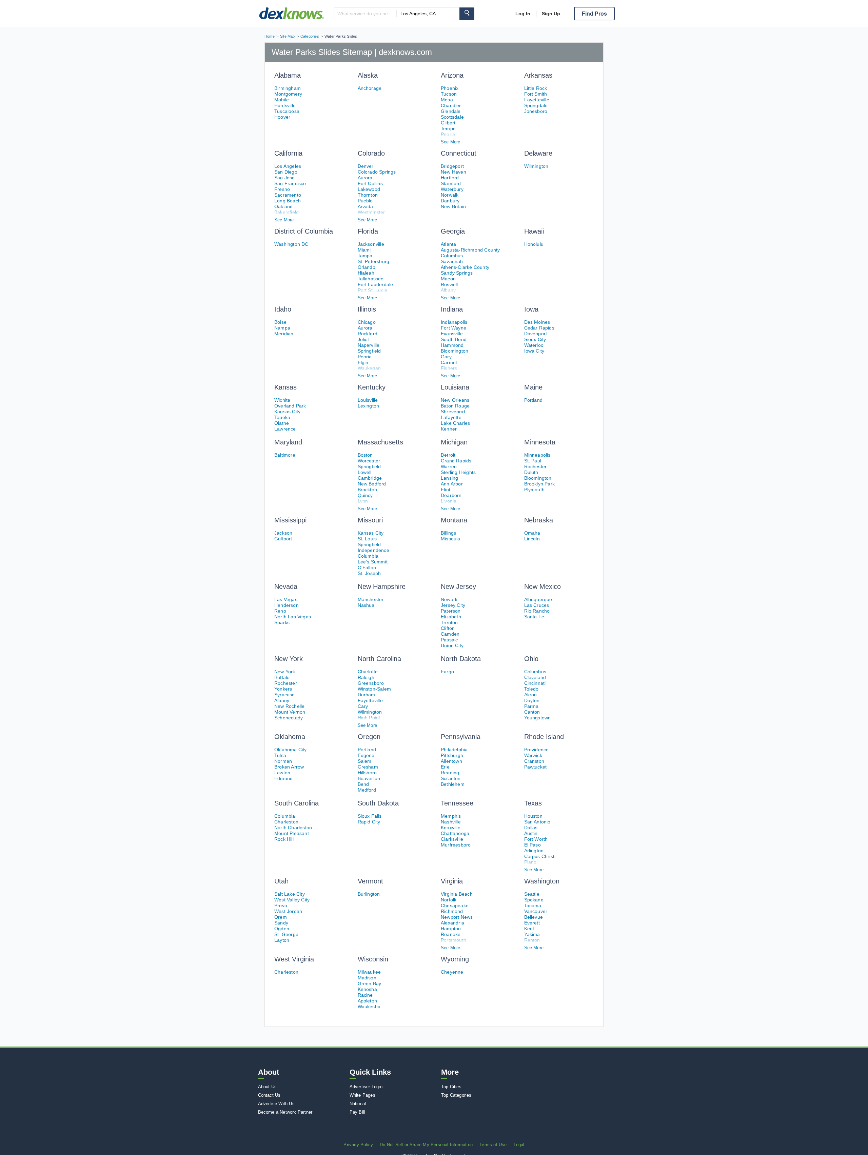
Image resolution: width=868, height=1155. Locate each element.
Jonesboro (536, 111)
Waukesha (369, 1006)
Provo (280, 905)
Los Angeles (287, 166)
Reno (280, 611)
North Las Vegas (292, 616)
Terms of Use (493, 1144)
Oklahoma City (290, 749)
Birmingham (287, 88)
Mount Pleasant (291, 833)
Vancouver (536, 911)
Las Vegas (285, 599)
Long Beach (287, 200)
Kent (529, 928)
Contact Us (269, 1095)
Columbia (368, 556)
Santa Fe (534, 616)
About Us (267, 1086)
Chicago (367, 322)
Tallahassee (371, 278)
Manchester (371, 599)
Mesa (447, 99)
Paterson (451, 611)
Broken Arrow (289, 767)
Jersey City (453, 605)
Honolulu (534, 244)
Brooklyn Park (539, 483)
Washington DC (291, 244)
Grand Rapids (456, 460)
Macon (448, 278)
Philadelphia (454, 749)
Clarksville (452, 839)
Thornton (368, 195)
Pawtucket (535, 767)
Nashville (451, 821)
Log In (522, 13)
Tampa (365, 255)
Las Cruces (536, 605)
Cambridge (370, 478)
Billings (448, 533)
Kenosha (367, 989)
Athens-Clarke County (465, 267)
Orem (280, 917)
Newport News (457, 917)
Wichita (282, 400)
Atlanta (448, 244)
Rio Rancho (537, 611)
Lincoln (532, 538)
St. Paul (532, 460)
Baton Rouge (455, 406)
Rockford (368, 333)
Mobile (281, 99)
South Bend (454, 339)
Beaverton (369, 778)
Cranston (534, 761)
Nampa (282, 328)
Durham (366, 694)
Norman (283, 761)
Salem (365, 761)
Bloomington (454, 351)
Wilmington (536, 166)
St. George (286, 934)
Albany (281, 700)
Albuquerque (538, 599)
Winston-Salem (374, 689)
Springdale (536, 105)
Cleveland (535, 677)
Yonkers (283, 689)
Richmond (452, 911)
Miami (364, 250)
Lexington (368, 406)
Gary (446, 356)
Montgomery (288, 94)
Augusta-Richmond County (470, 250)
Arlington (534, 850)
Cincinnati (535, 683)
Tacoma (532, 905)
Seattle (531, 894)
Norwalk (449, 195)
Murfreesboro (456, 845)
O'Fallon (367, 567)
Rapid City (369, 821)
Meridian (284, 333)
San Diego (285, 172)
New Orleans (455, 400)
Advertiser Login (366, 1086)
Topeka (282, 417)
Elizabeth (451, 616)
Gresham (368, 767)
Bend (363, 784)
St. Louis (367, 538)
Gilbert (448, 122)
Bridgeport (452, 166)
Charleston (286, 821)
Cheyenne (452, 972)
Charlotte (368, 671)
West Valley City (292, 899)
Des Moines (537, 322)
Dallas (531, 827)
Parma (531, 706)
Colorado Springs (377, 172)
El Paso (532, 845)
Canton (532, 712)
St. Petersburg (374, 261)
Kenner (449, 429)
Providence (536, 749)
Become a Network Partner (285, 1112)
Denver (366, 166)
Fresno (282, 189)
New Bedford (372, 483)
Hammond (452, 345)
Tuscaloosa (286, 111)
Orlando (366, 267)
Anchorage (370, 88)
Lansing (449, 478)
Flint (445, 489)
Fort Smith (535, 94)
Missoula (450, 538)
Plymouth (534, 489)
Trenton (449, 622)
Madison (367, 977)
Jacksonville (371, 244)
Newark (449, 599)
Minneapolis (537, 455)
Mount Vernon (289, 712)
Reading (450, 772)
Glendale (451, 111)
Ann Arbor (452, 483)
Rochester (535, 466)
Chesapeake (455, 905)
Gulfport (283, 538)
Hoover (282, 117)
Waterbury (452, 189)
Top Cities (451, 1086)
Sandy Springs (457, 273)
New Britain (453, 206)
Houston (533, 816)
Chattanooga (455, 833)
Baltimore (284, 455)
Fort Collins (370, 183)
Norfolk (448, 899)
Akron (530, 694)
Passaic (449, 639)
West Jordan (288, 911)
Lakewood (369, 189)
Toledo (531, 689)
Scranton (451, 778)
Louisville (368, 400)
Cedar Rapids (539, 328)
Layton (281, 940)
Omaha (532, 533)
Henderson (286, 605)
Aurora (365, 177)
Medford (367, 790)
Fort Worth (536, 839)
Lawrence (285, 429)
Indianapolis (454, 322)
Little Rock (535, 88)
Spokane (534, 899)
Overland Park (290, 406)
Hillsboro (367, 772)
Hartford (450, 177)
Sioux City (535, 339)
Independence (373, 550)
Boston (365, 455)
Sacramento (287, 195)
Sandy (281, 922)
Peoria (365, 356)
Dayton (532, 700)
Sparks (282, 622)
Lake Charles (455, 423)
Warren (449, 466)
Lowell (365, 472)
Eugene (366, 755)
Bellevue (533, 917)
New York (284, 671)
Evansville (452, 333)
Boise (280, 322)
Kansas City (287, 411)
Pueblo (365, 200)
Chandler (451, 105)
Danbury (450, 200)
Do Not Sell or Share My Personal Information (426, 1144)
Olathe (281, 423)
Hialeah (366, 273)
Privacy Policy (358, 1144)
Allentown (451, 761)
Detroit (448, 455)
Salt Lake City (289, 894)
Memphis (451, 816)
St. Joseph (369, 573)
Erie (445, 767)
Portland (533, 400)
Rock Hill (284, 839)
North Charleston (293, 827)
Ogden (281, 928)
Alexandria (452, 922)
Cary (363, 706)
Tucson (449, 94)
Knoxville (450, 827)
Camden (450, 634)
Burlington (369, 894)
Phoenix (449, 88)
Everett (532, 922)
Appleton (367, 1000)
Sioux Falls (370, 816)
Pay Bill (358, 1112)
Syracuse (284, 694)
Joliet (363, 339)
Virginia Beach (457, 894)
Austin (531, 833)
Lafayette (451, 417)
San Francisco (290, 183)
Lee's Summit (373, 561)
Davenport (535, 333)
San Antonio (537, 821)
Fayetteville (536, 99)
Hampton (451, 928)
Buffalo (282, 677)
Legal (519, 1144)
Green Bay (369, 983)
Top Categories (456, 1095)
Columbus (452, 255)
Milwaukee (369, 972)
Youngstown (537, 717)
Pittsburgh (452, 755)
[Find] (466, 13)
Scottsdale (452, 117)
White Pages (362, 1095)
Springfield (369, 351)
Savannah (452, 261)
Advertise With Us (276, 1103)
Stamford (451, 183)
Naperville (369, 345)
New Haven (453, 172)
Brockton (367, 489)
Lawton (282, 772)
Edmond (283, 778)
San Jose (284, 177)
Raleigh (366, 677)
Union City (452, 645)
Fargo (447, 671)
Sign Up (551, 13)
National (358, 1103)
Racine (365, 995)
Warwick (533, 755)
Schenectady (288, 717)
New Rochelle (289, 706)
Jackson (283, 533)
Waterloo (534, 345)
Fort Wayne (453, 328)
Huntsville (285, 105)
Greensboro (371, 683)
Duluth (531, 472)
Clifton (448, 628)
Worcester (369, 460)
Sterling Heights (458, 472)
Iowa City (534, 351)
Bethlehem (453, 784)
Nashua (366, 605)
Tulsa (280, 755)
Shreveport (453, 411)
